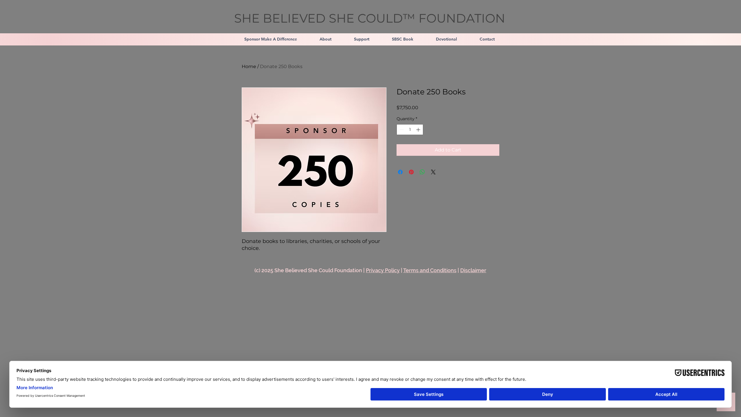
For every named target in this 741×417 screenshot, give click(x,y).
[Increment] (418, 130)
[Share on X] (433, 172)
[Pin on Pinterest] (411, 172)
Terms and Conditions (429, 270)
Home (249, 66)
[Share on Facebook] (400, 172)
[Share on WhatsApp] (422, 172)
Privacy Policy (383, 270)
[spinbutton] (410, 130)
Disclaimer (473, 270)
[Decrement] (401, 130)
